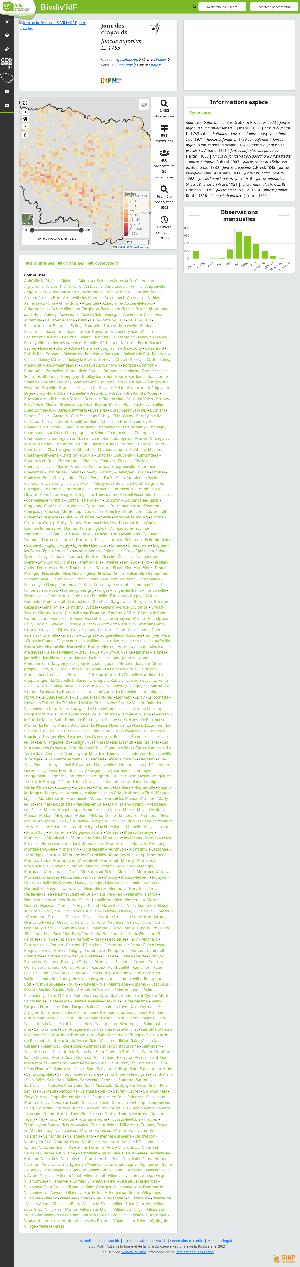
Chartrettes (34, 449)
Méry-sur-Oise (104, 821)
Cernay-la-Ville (148, 415)
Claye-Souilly (52, 483)
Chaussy (89, 460)
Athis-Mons (69, 303)
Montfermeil (117, 843)
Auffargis (85, 308)
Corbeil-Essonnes (135, 494)
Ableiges (67, 280)
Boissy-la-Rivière (82, 359)
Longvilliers (162, 776)
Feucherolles (81, 567)
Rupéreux (139, 984)
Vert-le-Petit (109, 1158)
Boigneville (110, 348)
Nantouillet (71, 888)
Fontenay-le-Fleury (40, 584)
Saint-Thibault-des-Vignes (126, 1074)
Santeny (126, 1079)
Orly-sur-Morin (96, 916)
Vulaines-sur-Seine (129, 1220)
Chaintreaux (141, 421)
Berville (90, 342)
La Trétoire (66, 702)
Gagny (135, 595)
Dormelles (51, 539)
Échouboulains (158, 539)
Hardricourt (114, 640)
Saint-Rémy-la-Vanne (88, 1063)
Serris (105, 1091)
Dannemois (34, 534)
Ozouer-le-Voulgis (72, 927)
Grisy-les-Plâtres (53, 629)
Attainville (90, 303)
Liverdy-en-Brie (62, 770)
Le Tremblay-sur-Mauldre (81, 753)
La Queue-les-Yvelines (94, 697)
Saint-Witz (35, 1079)
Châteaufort (84, 449)
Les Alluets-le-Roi (96, 731)
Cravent (31, 517)
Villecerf (153, 1169)
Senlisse (31, 1091)
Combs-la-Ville (77, 489)
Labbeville (93, 669)
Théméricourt (55, 1113)
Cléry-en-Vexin (79, 483)
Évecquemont (147, 556)
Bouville (49, 387)
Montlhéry (156, 854)
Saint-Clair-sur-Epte (91, 995)
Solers (117, 1102)
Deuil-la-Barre (78, 534)
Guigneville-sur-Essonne (120, 635)
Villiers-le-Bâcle (96, 1203)
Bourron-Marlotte (40, 382)
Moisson (113, 832)
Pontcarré (33, 956)
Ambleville (93, 286)
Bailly (82, 320)
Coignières (154, 483)
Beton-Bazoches (152, 342)
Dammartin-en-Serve (42, 528)
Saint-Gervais (49, 1018)
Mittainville (59, 832)
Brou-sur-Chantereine (104, 398)
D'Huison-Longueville (112, 534)
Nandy (80, 882)
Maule (128, 809)
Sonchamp (135, 1102)
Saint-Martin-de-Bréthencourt (68, 1034)
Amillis (136, 286)
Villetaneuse (139, 1198)
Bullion (158, 404)
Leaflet (120, 247)
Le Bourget (75, 708)
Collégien (32, 489)
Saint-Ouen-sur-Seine (85, 1057)
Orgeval (73, 916)
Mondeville (34, 837)
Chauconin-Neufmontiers (135, 455)
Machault (103, 787)
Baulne (146, 325)
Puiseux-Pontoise (149, 961)
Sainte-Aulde (58, 1001)
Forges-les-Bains (127, 590)
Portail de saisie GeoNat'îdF (145, 1240)
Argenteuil (125, 292)
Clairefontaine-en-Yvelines (139, 477)
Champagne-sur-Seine (84, 432)
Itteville (85, 652)
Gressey (74, 624)
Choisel (158, 472)
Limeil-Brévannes (76, 764)
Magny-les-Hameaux (63, 792)
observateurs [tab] (103, 263)
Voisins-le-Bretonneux (150, 1215)
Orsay (62, 922)
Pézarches (92, 944)
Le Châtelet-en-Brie (104, 708)
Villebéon (98, 1169)
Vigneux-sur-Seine (156, 1164)
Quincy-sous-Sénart (41, 967)
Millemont (72, 826)
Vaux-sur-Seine (52, 1147)
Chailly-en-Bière (85, 421)
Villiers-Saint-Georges (132, 1203)
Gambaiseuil (54, 601)
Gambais (32, 601)
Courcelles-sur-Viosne (63, 505)
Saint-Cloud (121, 995)
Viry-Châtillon (69, 1215)
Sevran (119, 1091)
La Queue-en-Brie (56, 697)
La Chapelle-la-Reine (68, 680)
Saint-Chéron (59, 995)
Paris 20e (137, 933)
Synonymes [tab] (200, 112)
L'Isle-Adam (159, 764)
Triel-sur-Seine (103, 1124)
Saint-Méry (151, 1046)
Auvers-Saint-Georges (101, 314)
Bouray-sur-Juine (130, 376)
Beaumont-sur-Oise (41, 337)
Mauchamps (69, 809)
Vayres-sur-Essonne (86, 1147)
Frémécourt (59, 595)
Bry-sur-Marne (108, 404)
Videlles (48, 1164)
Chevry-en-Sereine (132, 472)
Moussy (111, 877)
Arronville (135, 297)
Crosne (157, 517)
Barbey (109, 325)
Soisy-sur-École (65, 1102)
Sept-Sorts (68, 1091)
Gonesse (59, 618)
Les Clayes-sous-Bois (103, 736)
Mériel (50, 821)
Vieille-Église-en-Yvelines (79, 1164)
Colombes (52, 489)
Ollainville (144, 911)
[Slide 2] (226, 84)
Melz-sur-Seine (103, 815)
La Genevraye (117, 685)
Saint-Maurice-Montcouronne (112, 1046)
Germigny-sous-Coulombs (124, 607)
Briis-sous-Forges (66, 398)
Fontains (127, 579)
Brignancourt (36, 398)
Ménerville (128, 815)
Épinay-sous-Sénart (83, 550)
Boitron (129, 365)
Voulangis (33, 1220)
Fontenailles (149, 579)
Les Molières (148, 742)
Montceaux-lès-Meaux (122, 837)
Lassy (29, 702)
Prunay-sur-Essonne (113, 961)
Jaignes (159, 652)
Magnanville (144, 787)
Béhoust (101, 337)
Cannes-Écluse (37, 415)
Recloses (32, 973)
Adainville (150, 280)
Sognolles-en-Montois (69, 1096)
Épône (29, 556)
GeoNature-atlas (133, 1252)
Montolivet (87, 860)
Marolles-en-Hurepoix (127, 804)
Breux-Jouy (99, 393)
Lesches (75, 736)
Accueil (85, 1240)
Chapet (45, 443)
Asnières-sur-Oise (40, 303)
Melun (80, 815)
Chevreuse (56, 472)
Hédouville (54, 646)
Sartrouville (34, 1085)
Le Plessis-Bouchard (70, 725)
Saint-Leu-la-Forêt (122, 1029)
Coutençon (132, 511)
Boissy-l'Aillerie (51, 359)
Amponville (155, 286)
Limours (126, 764)
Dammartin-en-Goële (137, 522)
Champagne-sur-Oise (43, 432)
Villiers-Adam (37, 1203)
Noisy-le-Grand (86, 905)
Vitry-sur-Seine (97, 1215)
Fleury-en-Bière (138, 567)
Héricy (93, 646)
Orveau (98, 922)
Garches (100, 601)
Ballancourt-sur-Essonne (46, 325)
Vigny (31, 1169)
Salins (72, 1079)
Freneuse (80, 595)
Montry (127, 860)
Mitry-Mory (36, 832)
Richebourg (99, 973)
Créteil (69, 517)
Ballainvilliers (139, 320)
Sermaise (88, 1091)
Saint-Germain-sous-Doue (113, 1012)
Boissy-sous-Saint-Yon (100, 365)
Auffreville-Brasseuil (134, 308)
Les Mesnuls (123, 742)
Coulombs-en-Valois (141, 500)
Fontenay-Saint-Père (151, 584)
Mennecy (148, 815)
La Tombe (45, 702)
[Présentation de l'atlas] (7, 35)
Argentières (148, 292)
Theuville (78, 1113)
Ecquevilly (35, 545)
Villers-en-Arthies (75, 1198)
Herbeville (76, 646)
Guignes (89, 635)
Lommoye (142, 770)
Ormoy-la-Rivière (39, 922)
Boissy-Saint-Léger (61, 365)
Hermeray (126, 646)
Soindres (135, 1096)
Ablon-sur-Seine (93, 280)
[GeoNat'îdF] (7, 63)
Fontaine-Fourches (69, 579)
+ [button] (25, 112)
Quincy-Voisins (75, 967)
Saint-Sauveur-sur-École (151, 1068)
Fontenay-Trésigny (78, 590)
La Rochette (158, 697)
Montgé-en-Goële (39, 849)
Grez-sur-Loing (150, 624)
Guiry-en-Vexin (158, 635)
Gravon (57, 624)
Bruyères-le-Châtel (40, 404)
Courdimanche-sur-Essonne (134, 505)
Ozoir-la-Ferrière (38, 927)
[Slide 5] (251, 84)
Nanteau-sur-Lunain (122, 882)
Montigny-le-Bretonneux (150, 849)
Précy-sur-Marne (85, 956)
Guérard (159, 629)
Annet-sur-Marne (64, 292)
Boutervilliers (111, 382)
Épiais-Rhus (53, 550)
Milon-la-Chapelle (125, 826)
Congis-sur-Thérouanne (96, 494)
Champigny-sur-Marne (68, 438)
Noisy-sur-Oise (57, 911)
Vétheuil (162, 1158)
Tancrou (164, 1108)
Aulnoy (50, 314)
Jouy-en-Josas (63, 663)
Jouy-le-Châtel (91, 663)
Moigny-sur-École (87, 832)
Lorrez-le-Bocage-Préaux (48, 781)
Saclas (44, 989)
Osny (147, 922)
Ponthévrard (56, 956)
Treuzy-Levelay (75, 1124)
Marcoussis (76, 798)
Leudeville (115, 753)
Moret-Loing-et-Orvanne (93, 866)
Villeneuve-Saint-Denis (44, 1186)
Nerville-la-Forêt (143, 888)
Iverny (99, 652)
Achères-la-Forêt (124, 280)
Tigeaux (157, 1113)
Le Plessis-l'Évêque (107, 725)
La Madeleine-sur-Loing (137, 691)
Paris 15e (42, 933)
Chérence (146, 466)
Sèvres (134, 1091)
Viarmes (31, 1164)
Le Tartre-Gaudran (147, 747)
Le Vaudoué (93, 759)
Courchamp (96, 505)
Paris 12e (149, 927)
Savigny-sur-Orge (130, 1085)
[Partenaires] (7, 49)
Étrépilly (125, 556)
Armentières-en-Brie (42, 297)
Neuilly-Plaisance (143, 894)
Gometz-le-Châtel (153, 612)
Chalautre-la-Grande (42, 427)
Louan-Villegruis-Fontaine (95, 781)
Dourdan (84, 539)
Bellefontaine (123, 337)
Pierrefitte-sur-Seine (122, 944)
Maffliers (123, 787)
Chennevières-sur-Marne (46, 466)
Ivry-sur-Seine (121, 652)
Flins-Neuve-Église (79, 573)
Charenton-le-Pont (71, 443)
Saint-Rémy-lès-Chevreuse (132, 1063)
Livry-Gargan (90, 770)
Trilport (147, 1124)
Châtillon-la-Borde (78, 455)
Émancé (118, 545)
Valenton (32, 1136)
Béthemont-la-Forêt (117, 342)
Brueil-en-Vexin (139, 398)
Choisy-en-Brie (37, 477)
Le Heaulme (107, 714)
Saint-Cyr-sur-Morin (152, 995)
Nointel (30, 905)
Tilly (41, 1119)
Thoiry (109, 1113)
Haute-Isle (33, 646)
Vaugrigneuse (66, 1141)
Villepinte (32, 1198)
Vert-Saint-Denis (137, 1158)
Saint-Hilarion (128, 1018)
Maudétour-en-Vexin (101, 809)
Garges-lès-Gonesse (151, 601)
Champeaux (34, 438)
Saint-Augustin (128, 989)
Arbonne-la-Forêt (98, 292)
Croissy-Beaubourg (131, 517)
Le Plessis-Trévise (63, 731)
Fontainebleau (36, 579)
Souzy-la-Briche (69, 1108)
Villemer (115, 1175)
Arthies (153, 297)
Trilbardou (129, 1124)
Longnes (57, 776)
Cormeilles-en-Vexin (84, 500)
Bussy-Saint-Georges (128, 410)
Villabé (45, 1169)
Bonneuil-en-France (83, 370)
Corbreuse (163, 494)
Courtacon (93, 511)
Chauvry (107, 460)
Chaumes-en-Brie (39, 460)
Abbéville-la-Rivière (40, 280)
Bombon (146, 365)
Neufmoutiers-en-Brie (74, 894)
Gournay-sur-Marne (127, 618)
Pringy (155, 956)
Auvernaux (69, 314)
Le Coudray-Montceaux (73, 714)
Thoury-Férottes (132, 1113)
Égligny (53, 545)
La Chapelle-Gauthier (137, 674)
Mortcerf (126, 871)
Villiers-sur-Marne (61, 1209)
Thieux (95, 1113)
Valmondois (53, 1136)
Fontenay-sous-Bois (41, 590)
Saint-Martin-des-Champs (120, 1034)
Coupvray (32, 505)
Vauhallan (91, 1141)
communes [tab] (40, 263)
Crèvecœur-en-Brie (94, 517)
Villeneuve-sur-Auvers (43, 1192)
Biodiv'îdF (59, 7)
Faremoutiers (89, 562)
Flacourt (102, 567)
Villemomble (35, 1181)
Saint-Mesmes (36, 1051)
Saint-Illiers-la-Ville (40, 1023)
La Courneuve (138, 680)
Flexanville (51, 573)
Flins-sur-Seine (111, 573)
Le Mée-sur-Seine (135, 714)
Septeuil (48, 1091)
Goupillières (95, 618)
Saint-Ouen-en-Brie (112, 1051)
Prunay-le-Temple (76, 961)
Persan (57, 944)
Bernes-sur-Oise (66, 342)
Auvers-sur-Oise (137, 314)
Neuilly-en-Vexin (111, 894)
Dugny (116, 539)
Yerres (58, 1226)
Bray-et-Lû (86, 387)
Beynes (30, 348)
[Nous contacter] (7, 91)
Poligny (75, 950)
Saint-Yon (55, 1079)
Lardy (140, 697)
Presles (109, 956)
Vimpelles (45, 1215)
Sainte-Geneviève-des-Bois (96, 1001)
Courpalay (33, 511)
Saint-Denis (34, 1001)
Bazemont (55, 331)
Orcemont (35, 916)
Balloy (76, 325)
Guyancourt (67, 640)
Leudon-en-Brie (141, 753)
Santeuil (143, 1079)
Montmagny (64, 860)
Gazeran (31, 607)
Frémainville (34, 595)
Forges (103, 590)
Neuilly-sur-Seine (74, 899)
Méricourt (33, 821)
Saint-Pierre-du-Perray (126, 1057)
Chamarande (108, 427)
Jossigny (112, 657)
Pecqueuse (116, 939)
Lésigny (79, 742)
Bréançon (135, 387)
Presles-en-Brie (132, 956)
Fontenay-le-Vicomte (112, 584)
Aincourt (53, 286)
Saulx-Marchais (98, 1085)
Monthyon (117, 849)
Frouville (99, 595)
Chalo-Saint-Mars (78, 427)
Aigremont (33, 286)
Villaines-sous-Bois (70, 1169)
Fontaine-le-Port (103, 579)
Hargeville (137, 640)
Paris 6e (65, 939)
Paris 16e (61, 933)
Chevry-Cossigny (98, 472)
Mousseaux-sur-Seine (82, 877)
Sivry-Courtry (35, 1096)
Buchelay (141, 404)
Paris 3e (155, 933)
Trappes (151, 1119)
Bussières (98, 410)
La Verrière (114, 702)
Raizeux (98, 967)
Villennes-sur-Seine (122, 1192)
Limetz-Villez (105, 764)
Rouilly (72, 984)
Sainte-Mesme (135, 1001)
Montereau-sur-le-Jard (60, 843)
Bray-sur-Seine (111, 387)
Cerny (47, 421)
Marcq (95, 798)
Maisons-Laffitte (138, 792)
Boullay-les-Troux (97, 376)
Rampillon (141, 967)
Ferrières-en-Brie (52, 567)
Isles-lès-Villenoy (60, 652)
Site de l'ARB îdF (107, 1240)
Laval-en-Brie (90, 702)
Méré (164, 815)
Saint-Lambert (46, 1029)
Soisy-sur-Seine (95, 1102)
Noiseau (47, 905)
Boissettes (73, 353)
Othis (159, 922)
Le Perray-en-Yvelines (119, 719)
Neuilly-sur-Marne (40, 899)
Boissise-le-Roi (136, 353)
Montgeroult (93, 849)
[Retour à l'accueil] (7, 21)
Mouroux (145, 871)
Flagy (117, 567)
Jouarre (128, 657)
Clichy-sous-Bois (109, 483)
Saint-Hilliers (154, 1018)
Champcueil (145, 432)
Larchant (124, 697)
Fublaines (118, 595)
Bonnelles (54, 370)
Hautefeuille (159, 640)
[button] (25, 102)
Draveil (101, 539)
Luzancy (64, 787)
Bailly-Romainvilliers (107, 320)
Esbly (43, 556)
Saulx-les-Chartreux (65, 1085)
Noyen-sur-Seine (87, 911)
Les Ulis (93, 747)
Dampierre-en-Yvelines (129, 528)
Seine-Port (158, 1085)
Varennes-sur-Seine (114, 1136)
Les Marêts (99, 742)
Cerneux (31, 421)
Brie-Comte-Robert (142, 393)
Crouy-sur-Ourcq (39, 522)
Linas (141, 764)
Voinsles (120, 1215)
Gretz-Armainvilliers (116, 624)
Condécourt (123, 489)
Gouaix (76, 618)
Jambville (32, 657)
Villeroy (50, 1198)
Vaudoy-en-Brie (37, 1141)
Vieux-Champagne (120, 1164)
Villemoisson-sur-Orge (145, 1175)
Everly (29, 562)
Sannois (108, 1079)
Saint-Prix (58, 1063)
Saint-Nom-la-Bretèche (72, 1051)
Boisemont (154, 348)
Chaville (124, 460)
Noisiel (64, 905)
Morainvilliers (36, 866)
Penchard (149, 939)
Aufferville (105, 308)
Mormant (32, 871)
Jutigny (30, 669)
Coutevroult (155, 511)
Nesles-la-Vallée (38, 894)
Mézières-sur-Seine (43, 826)
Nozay (110, 911)
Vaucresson (145, 1136)
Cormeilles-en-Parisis (45, 500)
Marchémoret (51, 798)
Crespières (50, 517)
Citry (83, 477)
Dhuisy (140, 534)
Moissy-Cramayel (139, 832)
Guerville (50, 635)
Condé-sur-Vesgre (56, 494)
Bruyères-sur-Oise (76, 404)
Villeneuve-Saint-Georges (89, 1186)
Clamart (31, 483)
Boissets (53, 353)
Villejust (47, 1175)
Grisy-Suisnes (83, 629)
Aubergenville (36, 308)
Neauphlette (95, 888)
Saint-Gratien (76, 1018)
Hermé (108, 646)
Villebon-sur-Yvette (126, 1169)
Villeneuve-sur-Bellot (84, 1192)
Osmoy (133, 922)
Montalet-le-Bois (85, 837)
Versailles (49, 1158)
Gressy (90, 624)
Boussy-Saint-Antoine (78, 382)
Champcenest (119, 432)
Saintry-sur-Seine (69, 1068)
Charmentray (102, 443)
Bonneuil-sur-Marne (121, 370)
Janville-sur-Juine (57, 657)
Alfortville (72, 286)
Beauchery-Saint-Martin (132, 331)
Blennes (90, 348)
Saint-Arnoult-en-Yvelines (89, 989)
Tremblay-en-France (41, 1124)
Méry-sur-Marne (73, 821)
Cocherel (134, 483)
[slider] (81, 230)
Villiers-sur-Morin (95, 1209)
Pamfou (131, 927)
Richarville (77, 973)
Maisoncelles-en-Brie (102, 792)
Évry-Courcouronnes (56, 562)
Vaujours (111, 1141)
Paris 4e (31, 939)
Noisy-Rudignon (141, 905)
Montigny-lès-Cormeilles (84, 854)
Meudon (127, 821)
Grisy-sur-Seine (111, 629)
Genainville (52, 607)
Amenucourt (116, 286)
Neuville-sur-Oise (107, 899)
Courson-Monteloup (63, 511)
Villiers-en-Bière (66, 1203)
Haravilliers (91, 640)
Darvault (55, 534)
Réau (157, 967)
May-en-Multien (151, 809)
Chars (159, 443)
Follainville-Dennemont (147, 573)
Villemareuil (94, 1175)
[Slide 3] (234, 84)
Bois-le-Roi (33, 353)
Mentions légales (220, 1240)
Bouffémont (47, 376)
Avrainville (33, 320)
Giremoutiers (50, 612)
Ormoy (160, 916)
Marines (147, 798)
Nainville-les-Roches (54, 882)
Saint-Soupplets (40, 1074)
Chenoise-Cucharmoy (90, 466)
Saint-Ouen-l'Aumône (151, 1051)
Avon (159, 314)
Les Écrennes (136, 736)
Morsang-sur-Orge (61, 871)
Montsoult (146, 860)
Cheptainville (123, 466)
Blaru (75, 348)
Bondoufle (33, 370)
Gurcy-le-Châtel (39, 640)
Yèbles (44, 1226)
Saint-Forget (73, 1006)
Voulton (52, 1220)
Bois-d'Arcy (132, 348)
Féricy (145, 562)
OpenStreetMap (140, 247)
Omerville (164, 911)
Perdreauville (36, 944)
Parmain (82, 939)
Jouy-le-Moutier (119, 663)
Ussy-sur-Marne (78, 1130)
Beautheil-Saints (76, 337)
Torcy (53, 1119)
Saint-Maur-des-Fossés (63, 1046)
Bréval (117, 393)
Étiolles (92, 556)
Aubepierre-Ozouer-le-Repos (127, 303)
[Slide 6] (260, 84)
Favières (111, 562)
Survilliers (119, 1108)
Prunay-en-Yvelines (41, 961)
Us (58, 1130)
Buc (127, 404)
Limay (52, 764)
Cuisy (62, 522)
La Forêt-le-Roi (89, 685)
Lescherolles (54, 736)
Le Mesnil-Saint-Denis (56, 719)
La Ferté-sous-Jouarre (54, 685)
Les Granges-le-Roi (53, 742)
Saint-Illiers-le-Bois (76, 1023)
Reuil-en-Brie (54, 973)
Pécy (133, 939)
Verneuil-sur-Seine (58, 1153)
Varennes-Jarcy (80, 1136)
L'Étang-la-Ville (115, 747)
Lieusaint (147, 759)
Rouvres (88, 984)
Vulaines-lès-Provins (92, 1220)
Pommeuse (95, 950)
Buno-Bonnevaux (39, 410)
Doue (68, 539)
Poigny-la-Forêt (37, 950)
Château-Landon (112, 449)
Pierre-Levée (154, 944)
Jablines (143, 652)
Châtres (103, 455)
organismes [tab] (71, 263)
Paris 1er (118, 933)
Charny (144, 443)
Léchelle (131, 708)
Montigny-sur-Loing (126, 854)
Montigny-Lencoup (43, 854)
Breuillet (79, 393)
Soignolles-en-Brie (108, 1096)
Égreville (80, 545)
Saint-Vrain (162, 1074)
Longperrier (78, 776)
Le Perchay (87, 719)
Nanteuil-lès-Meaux (41, 888)
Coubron (112, 500)
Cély (116, 415)
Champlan (100, 438)
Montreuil (109, 860)
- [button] (25, 126)
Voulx (67, 1220)
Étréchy (108, 556)
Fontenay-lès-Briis (75, 584)
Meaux (30, 815)
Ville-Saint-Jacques (109, 1198)
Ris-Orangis (123, 973)
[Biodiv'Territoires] (7, 77)
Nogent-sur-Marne (141, 899)
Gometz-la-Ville (121, 612)
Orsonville (80, 922)
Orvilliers (116, 922)
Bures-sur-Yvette (72, 410)
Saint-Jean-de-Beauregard (118, 1023)
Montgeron (68, 849)
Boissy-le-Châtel (113, 359)
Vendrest (150, 1147)
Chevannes (34, 472)
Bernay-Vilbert (36, 342)
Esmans (57, 556)
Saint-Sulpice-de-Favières (79, 1074)
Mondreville (57, 837)
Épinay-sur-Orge (118, 550)
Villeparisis (151, 1192)
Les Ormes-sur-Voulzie (63, 747)
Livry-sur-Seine (118, 770)
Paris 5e (48, 939)
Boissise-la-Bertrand (102, 353)
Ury (49, 1130)
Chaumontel (68, 460)
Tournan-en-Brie (92, 1119)
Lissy (42, 770)
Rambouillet (118, 967)
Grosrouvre (138, 629)
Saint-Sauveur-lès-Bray (107, 1068)
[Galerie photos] (7, 105)
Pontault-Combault (147, 950)
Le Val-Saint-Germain (61, 759)
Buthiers (157, 410)
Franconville (155, 590)
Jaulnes (95, 657)
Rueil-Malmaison (113, 984)
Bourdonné (158, 376)
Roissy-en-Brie (71, 978)
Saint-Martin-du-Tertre (67, 1040)
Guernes (31, 635)
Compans (101, 489)
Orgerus (55, 916)
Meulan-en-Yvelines (155, 821)
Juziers (75, 669)
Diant (154, 534)
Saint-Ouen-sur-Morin (43, 1057)
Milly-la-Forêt (95, 826)
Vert (65, 1158)
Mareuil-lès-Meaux (120, 798)
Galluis (150, 595)
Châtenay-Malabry (146, 449)
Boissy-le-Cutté (143, 359)
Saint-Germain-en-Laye (107, 1006)
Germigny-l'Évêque (81, 607)
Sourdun (44, 1108)
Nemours (117, 888)
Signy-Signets (155, 1091)
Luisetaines (131, 781)
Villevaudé (162, 1198)
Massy (49, 809)
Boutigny (134, 382)
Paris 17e (80, 933)
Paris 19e (99, 933)
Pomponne (118, 950)
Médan (45, 815)
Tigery (29, 1119)
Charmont (126, 443)
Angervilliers (35, 292)
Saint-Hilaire (101, 1018)
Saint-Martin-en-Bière (109, 1040)
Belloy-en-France (152, 337)
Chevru (74, 472)
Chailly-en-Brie (114, 421)
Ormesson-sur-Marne (131, 916)
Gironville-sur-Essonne (85, 612)
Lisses (29, 770)
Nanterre (151, 882)
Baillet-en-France (60, 320)
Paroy (99, 939)
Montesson (93, 843)
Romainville (130, 978)
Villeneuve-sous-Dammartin (138, 1186)
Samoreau (89, 1079)
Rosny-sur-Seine (49, 984)
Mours (162, 871)
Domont (31, 539)
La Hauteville (68, 691)
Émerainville (139, 545)
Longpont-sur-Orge (109, 776)
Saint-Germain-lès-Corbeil (64, 1012)
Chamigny (157, 427)
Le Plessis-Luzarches (145, 725)
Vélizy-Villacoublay (123, 1147)
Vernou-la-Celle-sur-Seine (123, 1153)
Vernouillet (88, 1153)
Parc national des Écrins (195, 1252)
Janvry (80, 657)
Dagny (75, 522)
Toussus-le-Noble (125, 1119)
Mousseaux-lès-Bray (42, 877)
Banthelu (92, 325)
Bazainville (33, 331)
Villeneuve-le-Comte (66, 1181)
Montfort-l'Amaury (148, 843)
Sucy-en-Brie (97, 1108)
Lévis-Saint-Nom (121, 759)
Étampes (75, 556)
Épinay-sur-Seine (150, 550)
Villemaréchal (69, 1175)
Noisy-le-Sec (113, 905)
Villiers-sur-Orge (128, 1209)
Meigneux (63, 815)
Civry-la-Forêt (101, 477)
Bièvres (46, 348)
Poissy (59, 950)
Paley (116, 927)
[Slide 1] (217, 84)
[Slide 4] (243, 84)
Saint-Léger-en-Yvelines (83, 1029)
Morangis (59, 866)
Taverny (33, 1113)
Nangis (96, 882)
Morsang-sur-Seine (98, 871)
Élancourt (99, 545)
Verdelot (31, 1153)
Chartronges (59, 449)
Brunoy (162, 398)
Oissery (125, 911)
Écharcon (133, 539)
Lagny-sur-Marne (147, 685)
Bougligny (70, 376)
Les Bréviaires (126, 731)
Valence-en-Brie (143, 1130)
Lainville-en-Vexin (97, 691)
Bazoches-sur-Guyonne (87, 331)
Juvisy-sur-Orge (53, 669)
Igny (142, 646)
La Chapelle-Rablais (106, 680)
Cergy (128, 415)
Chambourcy (134, 427)
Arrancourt (114, 297)
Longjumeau (35, 776)
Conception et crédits (187, 1240)
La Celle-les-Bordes (63, 674)
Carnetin (60, 415)
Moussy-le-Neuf (135, 877)
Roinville (48, 978)
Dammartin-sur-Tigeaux (85, 528)
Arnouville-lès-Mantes (82, 297)
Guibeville (70, 635)
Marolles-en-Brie (90, 804)
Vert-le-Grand (84, 1158)
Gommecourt (36, 618)
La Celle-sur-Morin (99, 674)
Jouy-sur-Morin (149, 663)
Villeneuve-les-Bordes (139, 1181)
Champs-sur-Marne (129, 438)
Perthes (73, 944)
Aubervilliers (63, 308)
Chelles (141, 460)
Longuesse (139, 776)
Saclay (58, 989)
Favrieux (129, 562)
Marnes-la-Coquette (54, 804)
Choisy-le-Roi (64, 477)
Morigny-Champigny (136, 866)
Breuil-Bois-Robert (52, 393)
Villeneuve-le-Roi (101, 1181)
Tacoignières (142, 1108)
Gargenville (120, 601)
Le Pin (44, 725)
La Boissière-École (121, 669)
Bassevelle (128, 325)
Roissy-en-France (102, 978)
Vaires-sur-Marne (110, 1130)
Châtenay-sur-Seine (41, 455)
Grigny (30, 629)
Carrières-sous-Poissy (90, 415)
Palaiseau (99, 927)
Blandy (62, 348)
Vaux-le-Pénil (133, 1141)
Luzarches (83, 787)
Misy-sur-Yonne (158, 826)
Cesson (61, 421)
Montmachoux (37, 860)
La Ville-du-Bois (140, 702)
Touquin (68, 1119)
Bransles (66, 387)
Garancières (79, 601)
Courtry (113, 511)
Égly (66, 545)
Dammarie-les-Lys (100, 522)
